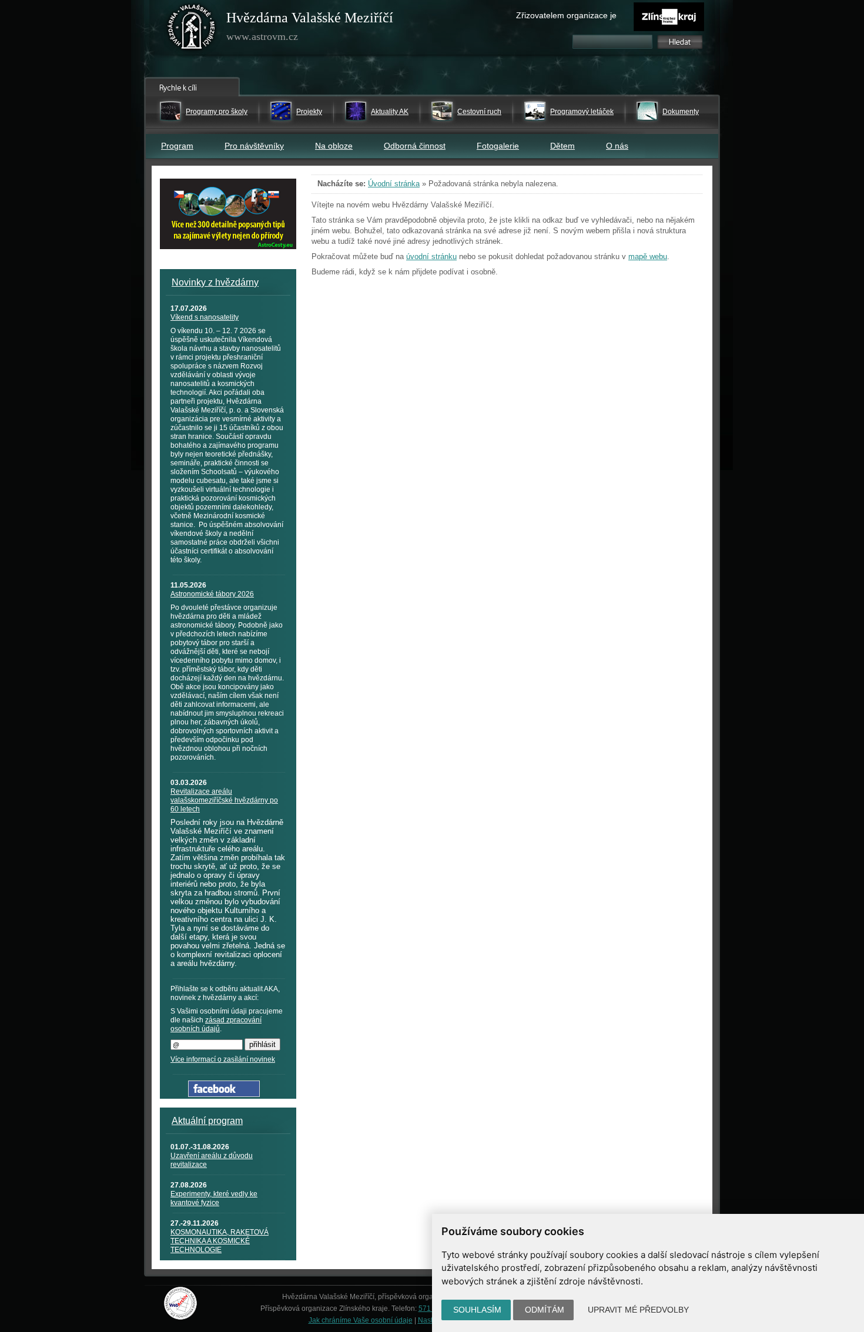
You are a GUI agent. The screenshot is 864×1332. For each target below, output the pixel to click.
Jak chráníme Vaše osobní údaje (361, 1320)
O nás (617, 145)
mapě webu (647, 256)
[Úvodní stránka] (191, 29)
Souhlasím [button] (477, 1309)
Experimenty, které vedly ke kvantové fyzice (213, 1198)
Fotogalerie (498, 145)
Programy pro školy (216, 112)
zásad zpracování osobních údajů (216, 1024)
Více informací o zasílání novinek (222, 1059)
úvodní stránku (431, 256)
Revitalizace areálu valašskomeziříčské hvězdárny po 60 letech (224, 800)
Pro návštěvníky (254, 145)
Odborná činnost (415, 145)
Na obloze (334, 145)
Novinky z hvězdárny (215, 282)
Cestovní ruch (479, 112)
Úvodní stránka (394, 183)
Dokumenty (680, 112)
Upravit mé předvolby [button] (638, 1309)
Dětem (562, 145)
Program (177, 145)
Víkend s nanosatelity (204, 317)
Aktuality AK (389, 112)
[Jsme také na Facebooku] (224, 1094)
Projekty (309, 112)
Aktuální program (207, 1121)
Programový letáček (582, 112)
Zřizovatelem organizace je (566, 15)
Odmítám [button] (544, 1309)
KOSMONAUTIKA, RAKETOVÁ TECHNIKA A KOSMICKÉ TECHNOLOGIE (219, 1241)
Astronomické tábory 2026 (212, 594)
